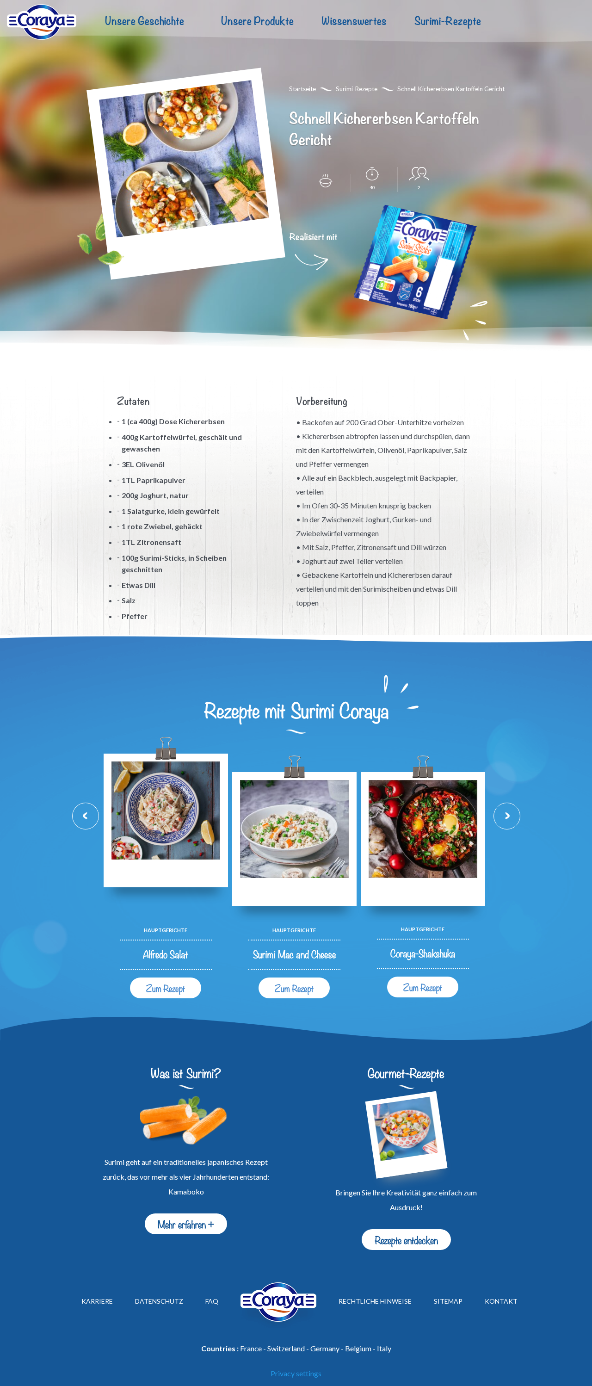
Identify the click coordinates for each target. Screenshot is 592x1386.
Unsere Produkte (257, 21)
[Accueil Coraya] (41, 22)
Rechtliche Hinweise (375, 1301)
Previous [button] (85, 816)
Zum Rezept (165, 988)
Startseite (302, 89)
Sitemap (448, 1301)
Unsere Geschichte (144, 21)
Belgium (358, 1348)
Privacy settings (296, 1373)
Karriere (97, 1301)
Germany (324, 1348)
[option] (166, 876)
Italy (384, 1348)
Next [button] (506, 816)
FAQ (211, 1301)
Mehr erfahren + (186, 1223)
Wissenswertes (354, 21)
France (251, 1348)
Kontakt (501, 1301)
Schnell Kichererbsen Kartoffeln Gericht (451, 89)
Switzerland (286, 1348)
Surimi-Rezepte (447, 21)
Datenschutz (159, 1301)
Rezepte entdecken (406, 1239)
